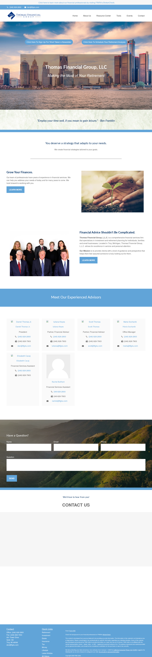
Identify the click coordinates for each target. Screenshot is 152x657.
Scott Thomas (93, 327)
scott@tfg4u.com (95, 345)
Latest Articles (47, 653)
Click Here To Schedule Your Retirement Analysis (104, 42)
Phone (103, 441)
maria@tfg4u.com (130, 345)
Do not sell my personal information (109, 652)
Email (56, 441)
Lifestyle (45, 650)
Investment (46, 635)
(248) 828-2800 (15, 7)
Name (9, 441)
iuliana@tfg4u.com (60, 345)
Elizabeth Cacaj (23, 361)
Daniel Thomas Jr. (23, 327)
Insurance (45, 641)
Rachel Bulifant (58, 382)
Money (44, 647)
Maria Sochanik (129, 327)
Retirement (46, 632)
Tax (43, 644)
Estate (44, 638)
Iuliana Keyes (58, 327)
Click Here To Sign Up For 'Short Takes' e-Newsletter (49, 42)
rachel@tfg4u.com (59, 401)
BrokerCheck (107, 634)
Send (11, 478)
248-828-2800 (60, 391)
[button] (75, 15)
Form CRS (72, 631)
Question (10, 457)
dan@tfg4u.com (33, 7)
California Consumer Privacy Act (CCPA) (125, 650)
